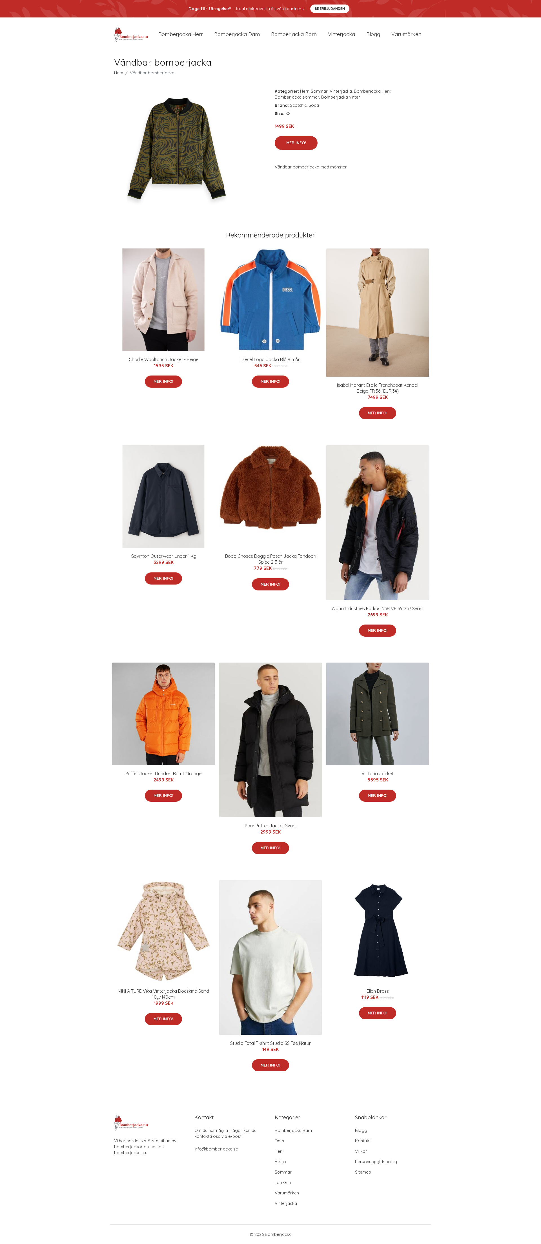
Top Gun (283, 1182)
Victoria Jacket (378, 773)
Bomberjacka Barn (293, 1130)
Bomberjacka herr (180, 34)
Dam (279, 1140)
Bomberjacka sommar (297, 97)
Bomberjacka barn (294, 34)
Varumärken (406, 34)
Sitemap (363, 1172)
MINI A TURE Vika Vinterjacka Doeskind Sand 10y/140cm (163, 994)
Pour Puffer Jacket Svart (270, 825)
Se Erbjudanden (330, 8)
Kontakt (363, 1140)
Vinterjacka (341, 34)
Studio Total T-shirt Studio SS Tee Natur (270, 1043)
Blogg (373, 34)
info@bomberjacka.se (216, 1149)
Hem (118, 72)
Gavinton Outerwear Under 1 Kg (163, 556)
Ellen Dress (378, 991)
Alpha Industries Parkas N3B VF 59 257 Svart (377, 608)
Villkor (361, 1151)
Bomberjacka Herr (372, 91)
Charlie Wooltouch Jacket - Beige (163, 359)
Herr (304, 91)
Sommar (319, 91)
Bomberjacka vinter (340, 97)
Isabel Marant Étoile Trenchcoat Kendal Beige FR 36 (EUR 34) (377, 388)
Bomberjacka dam (237, 34)
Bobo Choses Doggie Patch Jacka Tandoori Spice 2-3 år (270, 559)
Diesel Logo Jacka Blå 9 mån (271, 359)
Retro (280, 1161)
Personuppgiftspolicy (376, 1161)
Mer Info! (296, 142)
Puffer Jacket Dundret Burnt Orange (163, 773)
